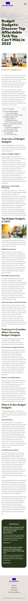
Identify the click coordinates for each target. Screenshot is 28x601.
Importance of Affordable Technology (14, 115)
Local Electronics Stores (11, 134)
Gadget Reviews (17, 70)
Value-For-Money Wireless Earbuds (14, 122)
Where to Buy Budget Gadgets (11, 131)
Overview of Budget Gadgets (11, 111)
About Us (14, 585)
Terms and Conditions (14, 592)
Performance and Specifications (13, 127)
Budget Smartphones (10, 118)
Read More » (7, 542)
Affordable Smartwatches (12, 120)
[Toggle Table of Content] (23, 109)
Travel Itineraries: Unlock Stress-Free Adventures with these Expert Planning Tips (13, 550)
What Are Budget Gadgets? (12, 113)
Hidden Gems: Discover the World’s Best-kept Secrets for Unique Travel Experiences (13, 530)
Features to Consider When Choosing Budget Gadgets (13, 124)
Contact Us (14, 587)
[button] (25, 4)
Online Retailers (9, 132)
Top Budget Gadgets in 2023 (11, 116)
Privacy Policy (14, 590)
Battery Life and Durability (11, 129)
